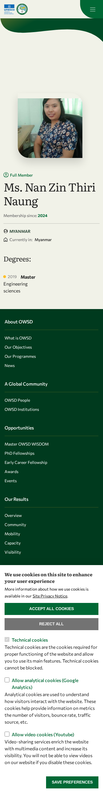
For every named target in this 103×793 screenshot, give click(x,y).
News (10, 365)
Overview (13, 515)
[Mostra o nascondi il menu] (91, 9)
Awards (11, 471)
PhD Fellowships (19, 453)
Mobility (12, 533)
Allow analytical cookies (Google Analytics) (45, 683)
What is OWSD (18, 337)
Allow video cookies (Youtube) (43, 734)
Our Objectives (18, 347)
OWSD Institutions (22, 409)
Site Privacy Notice (50, 595)
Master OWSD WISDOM (27, 444)
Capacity (13, 542)
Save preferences (72, 782)
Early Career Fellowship (26, 462)
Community (15, 524)
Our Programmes (20, 356)
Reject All (51, 624)
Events (11, 480)
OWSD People (17, 400)
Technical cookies (30, 639)
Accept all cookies (51, 608)
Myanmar (19, 231)
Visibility (13, 552)
